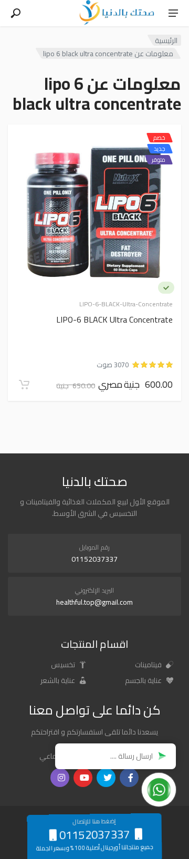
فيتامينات (149, 664)
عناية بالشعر (58, 680)
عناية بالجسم (144, 680)
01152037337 (94, 559)
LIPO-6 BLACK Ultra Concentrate (114, 320)
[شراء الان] (24, 384)
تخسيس (64, 664)
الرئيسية (166, 40)
